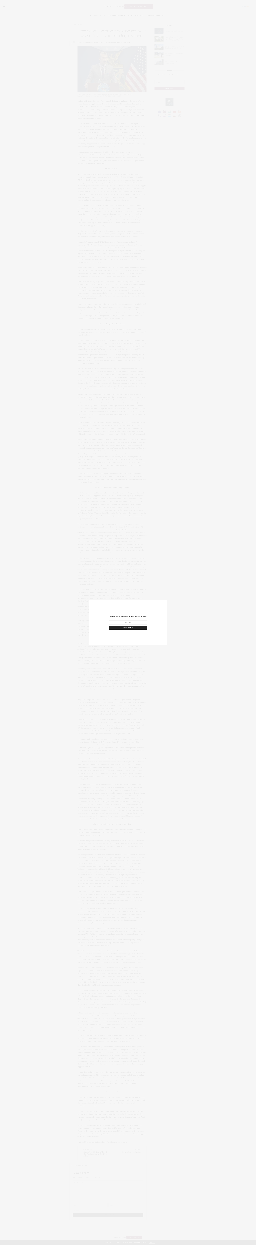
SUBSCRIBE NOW (128, 627)
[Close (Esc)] (164, 603)
